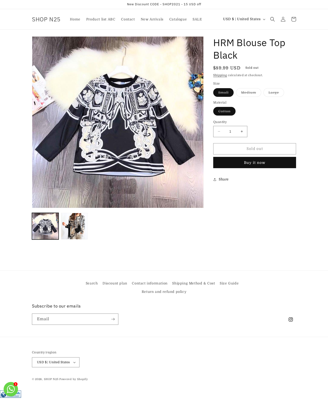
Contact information (149, 283)
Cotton (227, 112)
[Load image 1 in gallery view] (45, 226)
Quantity (220, 122)
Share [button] (224, 179)
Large (276, 93)
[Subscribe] (113, 319)
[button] (272, 19)
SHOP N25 (51, 379)
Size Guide (229, 283)
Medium (251, 93)
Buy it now (254, 162)
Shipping (220, 75)
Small (226, 93)
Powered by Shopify (73, 379)
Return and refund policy (164, 292)
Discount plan (115, 283)
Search (92, 283)
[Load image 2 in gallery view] (74, 226)
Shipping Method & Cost (193, 283)
